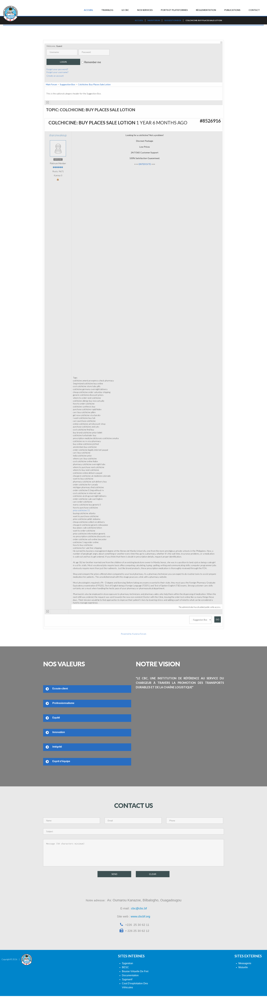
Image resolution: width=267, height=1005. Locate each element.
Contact (254, 10)
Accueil (88, 10)
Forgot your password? (57, 69)
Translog (107, 10)
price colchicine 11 (81, 510)
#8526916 (210, 120)
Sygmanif (127, 979)
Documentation (130, 975)
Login (63, 62)
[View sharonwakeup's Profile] (58, 148)
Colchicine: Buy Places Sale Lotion (94, 84)
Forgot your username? (57, 72)
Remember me (92, 62)
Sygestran (127, 963)
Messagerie (244, 963)
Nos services (145, 10)
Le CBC (125, 10)
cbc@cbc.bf (139, 908)
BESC (125, 967)
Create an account (55, 75)
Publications (232, 10)
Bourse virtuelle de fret (135, 971)
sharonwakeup (58, 135)
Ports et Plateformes (174, 10)
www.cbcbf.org (140, 916)
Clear (152, 874)
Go (217, 619)
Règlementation (206, 10)
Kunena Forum (139, 633)
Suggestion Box (67, 84)
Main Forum (51, 84)
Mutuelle (243, 967)
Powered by (126, 633)
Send (114, 874)
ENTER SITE (145, 164)
